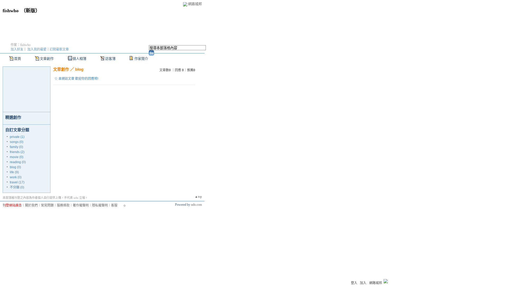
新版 (30, 10)
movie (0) (16, 157)
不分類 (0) (17, 187)
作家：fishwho (21, 45)
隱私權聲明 (100, 205)
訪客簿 (110, 59)
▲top (198, 197)
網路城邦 (195, 4)
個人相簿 (79, 59)
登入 (354, 283)
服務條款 (63, 205)
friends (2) (17, 152)
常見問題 (47, 205)
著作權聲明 (81, 205)
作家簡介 (141, 59)
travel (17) (17, 182)
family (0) (16, 147)
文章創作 (47, 59)
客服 (114, 205)
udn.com (196, 204)
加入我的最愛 (36, 49)
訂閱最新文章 (59, 49)
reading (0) (18, 162)
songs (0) (16, 142)
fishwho (11, 10)
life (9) (14, 172)
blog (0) (15, 167)
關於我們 (31, 205)
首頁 (17, 59)
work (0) (16, 177)
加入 (363, 283)
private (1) (17, 137)
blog (79, 69)
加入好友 (17, 49)
